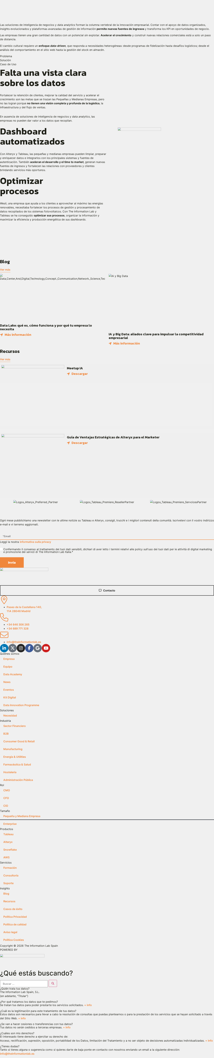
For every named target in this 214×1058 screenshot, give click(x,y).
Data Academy (12, 674)
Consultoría (10, 875)
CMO (6, 790)
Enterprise (10, 823)
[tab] (107, 56)
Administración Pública (18, 780)
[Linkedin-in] (4, 648)
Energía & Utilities (14, 756)
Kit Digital (9, 697)
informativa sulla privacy (35, 542)
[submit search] (53, 983)
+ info (88, 1005)
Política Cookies (13, 939)
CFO (6, 798)
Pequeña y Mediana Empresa (21, 816)
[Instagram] (21, 648)
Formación (10, 867)
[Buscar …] (24, 983)
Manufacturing (12, 749)
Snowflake (10, 849)
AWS (6, 857)
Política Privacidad (15, 916)
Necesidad (10, 715)
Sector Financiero (14, 726)
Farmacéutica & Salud (17, 764)
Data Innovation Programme (21, 705)
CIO (5, 805)
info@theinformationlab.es (17, 1053)
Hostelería (9, 772)
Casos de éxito (12, 909)
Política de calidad (14, 924)
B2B (6, 733)
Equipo (7, 666)
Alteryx (8, 842)
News (7, 682)
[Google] (37, 648)
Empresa (9, 659)
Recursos (9, 901)
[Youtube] (46, 648)
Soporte (8, 883)
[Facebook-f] (29, 648)
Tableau (8, 834)
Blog (6, 893)
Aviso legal (10, 932)
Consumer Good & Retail (19, 741)
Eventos (8, 689)
